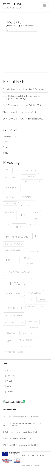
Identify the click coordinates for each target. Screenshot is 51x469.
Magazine (18, 283)
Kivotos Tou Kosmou (30, 264)
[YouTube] (25, 458)
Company (10, 376)
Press (5, 147)
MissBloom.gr (14, 308)
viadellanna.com (11, 333)
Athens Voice (11, 177)
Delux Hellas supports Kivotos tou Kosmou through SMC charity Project (21, 97)
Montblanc (31, 306)
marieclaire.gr (34, 293)
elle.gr (36, 212)
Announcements (9, 136)
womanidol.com (26, 340)
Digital (25, 205)
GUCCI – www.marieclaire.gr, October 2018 (22, 105)
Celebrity (12, 188)
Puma (42, 306)
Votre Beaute (29, 334)
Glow (7, 224)
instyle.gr (27, 258)
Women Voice (24, 346)
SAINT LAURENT (14, 315)
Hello (38, 235)
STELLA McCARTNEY (14, 323)
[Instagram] (29, 458)
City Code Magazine (19, 196)
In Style (11, 260)
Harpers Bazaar (17, 236)
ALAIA (7, 170)
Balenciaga (27, 181)
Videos (5, 152)
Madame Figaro (18, 271)
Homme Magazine (13, 244)
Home (9, 370)
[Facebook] (22, 458)
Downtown (9, 212)
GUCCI (19, 227)
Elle (23, 215)
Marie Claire (13, 293)
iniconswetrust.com (14, 250)
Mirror (41, 299)
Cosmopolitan (10, 203)
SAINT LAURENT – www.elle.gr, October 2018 (23, 119)
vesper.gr (33, 327)
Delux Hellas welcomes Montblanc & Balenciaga (23, 89)
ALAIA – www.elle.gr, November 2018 (19, 112)
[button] (44, 6)
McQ (29, 300)
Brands (10, 381)
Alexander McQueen (25, 170)
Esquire (37, 219)
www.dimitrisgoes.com (14, 352)
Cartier (38, 181)
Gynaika (33, 224)
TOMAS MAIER (33, 322)
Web (8, 341)
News (9, 386)
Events (5, 142)
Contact (10, 392)
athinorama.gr (28, 176)
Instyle (33, 251)
